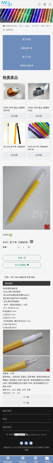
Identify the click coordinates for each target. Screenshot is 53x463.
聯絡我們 (7, 427)
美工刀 (25, 57)
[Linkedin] (21, 443)
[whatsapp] (31, 443)
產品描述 (9, 283)
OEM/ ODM (26, 65)
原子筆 (25, 39)
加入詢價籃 (20, 265)
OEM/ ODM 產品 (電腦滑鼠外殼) (14, 109)
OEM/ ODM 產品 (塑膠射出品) (38, 109)
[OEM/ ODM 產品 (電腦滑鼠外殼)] (14, 91)
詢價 (16, 116)
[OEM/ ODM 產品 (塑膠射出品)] (38, 91)
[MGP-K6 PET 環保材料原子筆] (38, 130)
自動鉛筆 (26, 48)
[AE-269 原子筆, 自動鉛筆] (14, 135)
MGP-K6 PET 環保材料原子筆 (38, 148)
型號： (7, 277)
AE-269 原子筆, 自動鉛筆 (14, 147)
